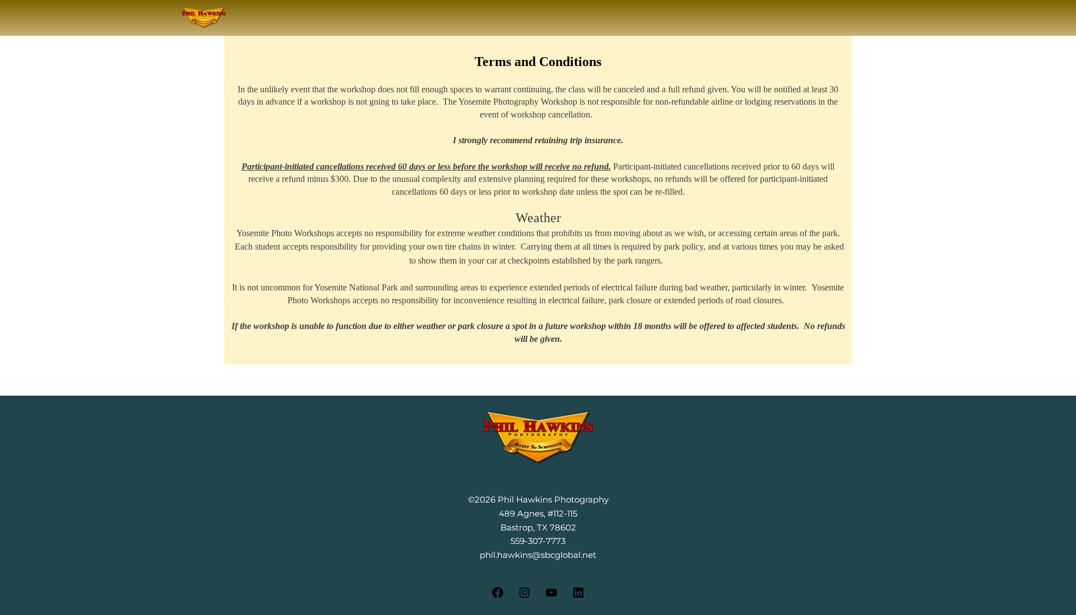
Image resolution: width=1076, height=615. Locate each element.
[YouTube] (551, 596)
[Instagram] (524, 596)
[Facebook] (497, 596)
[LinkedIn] (578, 596)
